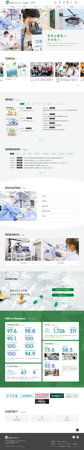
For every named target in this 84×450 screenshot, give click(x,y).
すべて (22, 103)
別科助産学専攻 (45, 153)
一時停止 (77, 85)
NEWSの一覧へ (42, 140)
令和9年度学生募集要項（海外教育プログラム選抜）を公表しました (39, 167)
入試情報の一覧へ (42, 172)
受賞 (43, 103)
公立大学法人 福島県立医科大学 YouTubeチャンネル (77, 437)
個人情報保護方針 (62, 446)
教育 (25, 6)
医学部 (24, 153)
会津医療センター (63, 295)
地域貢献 (58, 6)
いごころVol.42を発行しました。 (27, 110)
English (67, 3)
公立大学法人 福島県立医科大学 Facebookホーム (74, 437)
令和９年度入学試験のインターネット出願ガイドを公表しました (38, 160)
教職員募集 (53, 441)
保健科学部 (37, 153)
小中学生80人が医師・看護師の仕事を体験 (52, 125)
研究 (36, 6)
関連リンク (70, 446)
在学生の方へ (61, 443)
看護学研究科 (61, 153)
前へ (8, 69)
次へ (75, 69)
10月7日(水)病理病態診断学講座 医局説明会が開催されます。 (56, 120)
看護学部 (30, 153)
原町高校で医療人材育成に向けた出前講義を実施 (54, 129)
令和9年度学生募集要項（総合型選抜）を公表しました (36, 165)
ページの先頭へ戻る (77, 429)
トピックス (56, 103)
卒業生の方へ (68, 443)
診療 (46, 6)
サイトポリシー (54, 446)
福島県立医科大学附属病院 (63, 289)
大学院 (44, 216)
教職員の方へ (75, 443)
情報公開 (64, 441)
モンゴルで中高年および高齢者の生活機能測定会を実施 (55, 116)
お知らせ (28, 103)
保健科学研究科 (70, 153)
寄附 (63, 3)
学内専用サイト (54, 443)
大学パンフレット (42, 420)
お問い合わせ (76, 3)
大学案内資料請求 (17, 420)
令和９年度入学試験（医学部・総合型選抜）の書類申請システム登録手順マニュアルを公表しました (46, 162)
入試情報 (71, 6)
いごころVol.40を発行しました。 (27, 130)
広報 (62, 103)
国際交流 (49, 103)
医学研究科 (54, 153)
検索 (71, 3)
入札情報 (59, 441)
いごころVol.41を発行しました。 (27, 120)
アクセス (60, 3)
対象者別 (55, 3)
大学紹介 (13, 6)
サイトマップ (76, 446)
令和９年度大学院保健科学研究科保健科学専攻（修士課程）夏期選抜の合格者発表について (44, 158)
